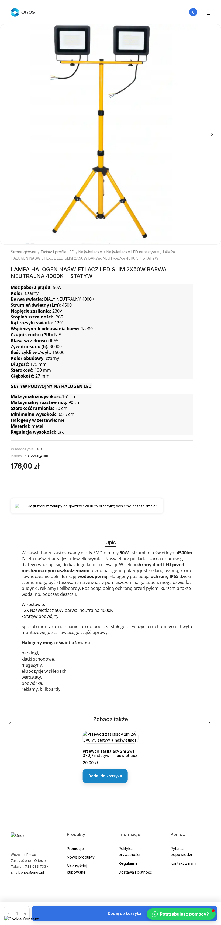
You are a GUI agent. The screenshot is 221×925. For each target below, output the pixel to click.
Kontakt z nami (183, 863)
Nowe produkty (81, 857)
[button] (181, 914)
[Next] (211, 134)
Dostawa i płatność (135, 872)
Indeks (16, 456)
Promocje (75, 848)
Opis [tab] (110, 542)
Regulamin (128, 863)
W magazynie (22, 449)
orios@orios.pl (32, 872)
